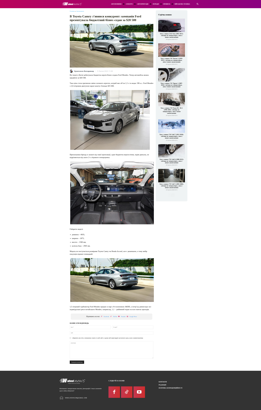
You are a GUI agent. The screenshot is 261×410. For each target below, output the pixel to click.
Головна (72, 11)
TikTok (115, 316)
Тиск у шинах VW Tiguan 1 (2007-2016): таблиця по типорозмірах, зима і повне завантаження (172, 85)
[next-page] (173, 195)
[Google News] (127, 316)
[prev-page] (169, 195)
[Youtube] (118, 316)
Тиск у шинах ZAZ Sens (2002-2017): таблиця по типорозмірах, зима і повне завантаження (171, 35)
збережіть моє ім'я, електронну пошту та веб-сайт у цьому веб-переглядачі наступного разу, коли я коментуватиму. (107, 338)
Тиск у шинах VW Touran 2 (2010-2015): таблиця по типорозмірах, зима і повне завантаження (172, 60)
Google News (133, 316)
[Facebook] (101, 316)
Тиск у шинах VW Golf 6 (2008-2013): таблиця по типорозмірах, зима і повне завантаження (171, 161)
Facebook (106, 316)
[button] (197, 4)
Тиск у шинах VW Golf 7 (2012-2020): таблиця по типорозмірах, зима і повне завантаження (171, 136)
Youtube (123, 316)
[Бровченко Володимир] (72, 71)
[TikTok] (110, 316)
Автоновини (80, 11)
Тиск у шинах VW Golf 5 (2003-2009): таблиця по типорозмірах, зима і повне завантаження (171, 185)
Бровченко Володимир (84, 71)
